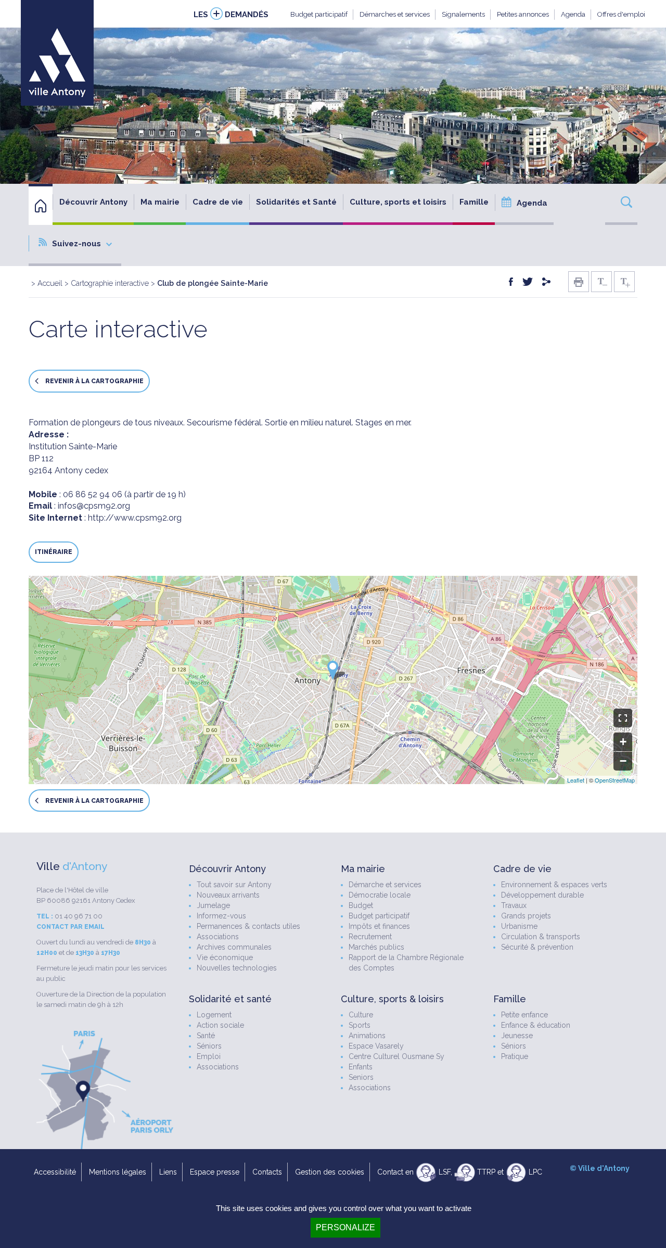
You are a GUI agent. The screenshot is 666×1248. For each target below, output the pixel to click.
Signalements (463, 14)
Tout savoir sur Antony (234, 884)
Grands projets (526, 916)
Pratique (514, 1056)
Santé (206, 1035)
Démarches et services (395, 14)
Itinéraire (53, 552)
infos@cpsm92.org (94, 506)
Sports (359, 1025)
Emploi (209, 1056)
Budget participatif (319, 14)
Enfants (361, 1067)
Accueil (49, 283)
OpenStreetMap (615, 780)
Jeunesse (517, 1035)
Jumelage (213, 905)
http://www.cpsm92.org (135, 518)
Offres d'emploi (621, 14)
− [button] (623, 760)
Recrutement (370, 936)
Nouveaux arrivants (228, 895)
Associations (218, 936)
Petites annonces (523, 14)
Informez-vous (221, 916)
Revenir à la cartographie (94, 381)
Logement (214, 1015)
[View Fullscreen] (622, 718)
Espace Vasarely (376, 1046)
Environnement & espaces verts (554, 884)
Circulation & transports (540, 936)
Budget (361, 905)
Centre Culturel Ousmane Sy (396, 1056)
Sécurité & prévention (537, 947)
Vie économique (225, 957)
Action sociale (220, 1025)
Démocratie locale (380, 895)
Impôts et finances (379, 926)
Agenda (573, 14)
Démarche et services (385, 884)
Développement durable (542, 895)
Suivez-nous (76, 243)
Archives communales (234, 947)
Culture (361, 1015)
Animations (367, 1035)
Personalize (345, 1227)
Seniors (361, 1077)
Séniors (209, 1046)
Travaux (514, 905)
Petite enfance (524, 1015)
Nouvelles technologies (237, 968)
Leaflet (575, 780)
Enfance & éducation (535, 1025)
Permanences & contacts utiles (248, 926)
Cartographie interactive (110, 283)
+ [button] (623, 741)
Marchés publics (376, 947)
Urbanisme (519, 926)
